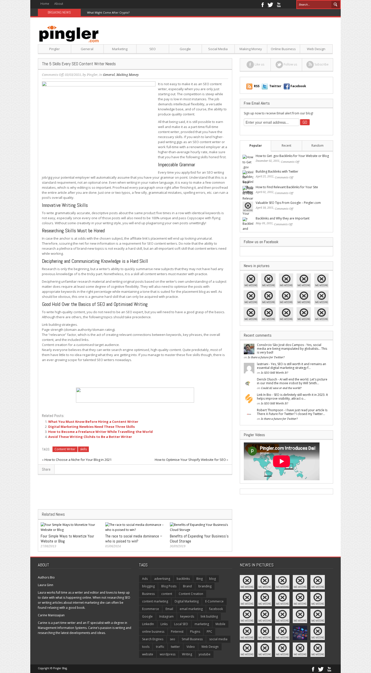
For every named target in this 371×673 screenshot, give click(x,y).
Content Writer (65, 449)
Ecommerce (150, 609)
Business (148, 594)
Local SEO (181, 624)
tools (145, 647)
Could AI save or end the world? (281, 388)
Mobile (220, 624)
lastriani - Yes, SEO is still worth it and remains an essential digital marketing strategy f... (291, 366)
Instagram (166, 616)
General (87, 49)
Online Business (283, 49)
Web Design (316, 49)
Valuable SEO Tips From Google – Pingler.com (288, 203)
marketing (202, 624)
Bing (199, 578)
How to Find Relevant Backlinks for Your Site (287, 187)
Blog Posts (168, 586)
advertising (162, 578)
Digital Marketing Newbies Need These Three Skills (91, 426)
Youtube (279, 4)
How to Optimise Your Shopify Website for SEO (190, 459)
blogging (148, 586)
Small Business (192, 639)
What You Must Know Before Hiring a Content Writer (93, 421)
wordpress (167, 654)
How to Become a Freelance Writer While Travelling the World (100, 431)
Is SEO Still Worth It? (274, 372)
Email (169, 609)
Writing (187, 654)
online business (153, 631)
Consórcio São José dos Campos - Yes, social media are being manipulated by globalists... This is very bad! (292, 349)
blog (212, 578)
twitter (175, 647)
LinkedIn (148, 624)
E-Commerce (214, 601)
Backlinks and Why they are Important (282, 218)
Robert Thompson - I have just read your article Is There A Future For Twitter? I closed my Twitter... (292, 412)
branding (204, 586)
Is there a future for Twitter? (266, 357)
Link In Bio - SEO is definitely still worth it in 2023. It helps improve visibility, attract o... (292, 397)
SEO (152, 49)
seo (172, 639)
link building (209, 616)
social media (218, 639)
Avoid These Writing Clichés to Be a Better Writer (90, 436)
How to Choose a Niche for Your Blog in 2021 (78, 459)
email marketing (191, 609)
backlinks (183, 578)
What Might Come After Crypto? (108, 12)
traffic (160, 647)
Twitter (270, 4)
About (58, 4)
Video (191, 647)
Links (164, 624)
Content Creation (191, 594)
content (166, 594)
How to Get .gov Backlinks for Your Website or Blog (292, 156)
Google (185, 49)
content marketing (155, 601)
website (147, 654)
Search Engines (152, 639)
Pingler (54, 49)
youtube (204, 654)
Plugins (195, 631)
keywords (187, 616)
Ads (145, 578)
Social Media (218, 49)
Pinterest (177, 631)
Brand (187, 586)
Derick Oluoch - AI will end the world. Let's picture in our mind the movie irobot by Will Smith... (292, 381)
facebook (216, 609)
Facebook (262, 4)
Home (44, 4)
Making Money (251, 49)
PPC (209, 631)
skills (83, 449)
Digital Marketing (187, 601)
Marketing (119, 49)
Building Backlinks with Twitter (277, 171)
